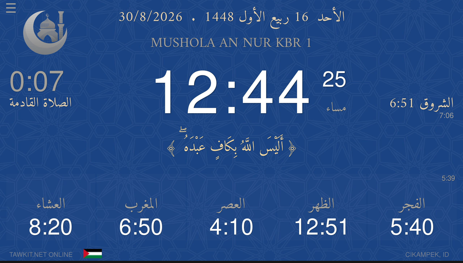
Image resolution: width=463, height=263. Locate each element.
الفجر (412, 204)
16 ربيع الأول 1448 (256, 17)
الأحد (331, 17)
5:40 (412, 227)
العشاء (50, 204)
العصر (231, 204)
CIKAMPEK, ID (427, 255)
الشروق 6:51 (421, 107)
